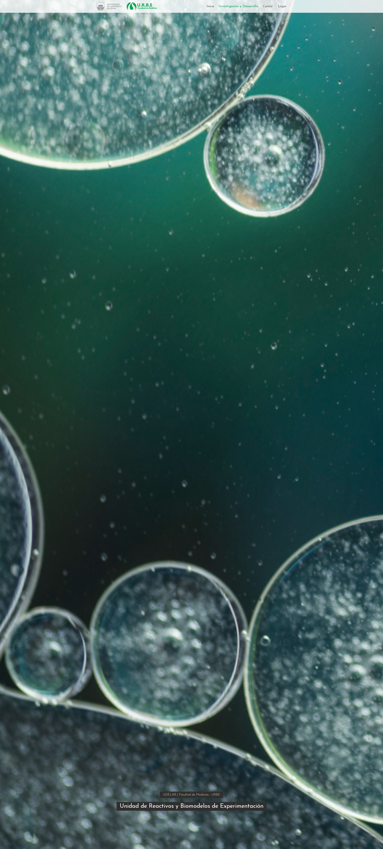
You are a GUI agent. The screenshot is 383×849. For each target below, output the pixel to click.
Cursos (267, 6)
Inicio (210, 6)
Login (282, 6)
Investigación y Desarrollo (238, 6)
